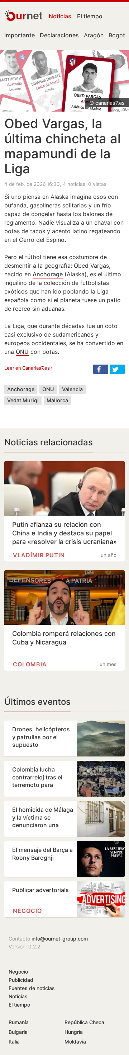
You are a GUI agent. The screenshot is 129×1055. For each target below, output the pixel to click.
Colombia (30, 664)
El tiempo (89, 16)
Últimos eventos (37, 702)
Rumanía (19, 1022)
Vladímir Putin (39, 555)
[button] (100, 369)
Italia (14, 1041)
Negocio (27, 910)
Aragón (94, 35)
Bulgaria (18, 1032)
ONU (22, 351)
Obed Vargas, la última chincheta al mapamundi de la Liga (62, 146)
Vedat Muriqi (23, 400)
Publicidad (21, 980)
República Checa (84, 1022)
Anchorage (48, 274)
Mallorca (57, 400)
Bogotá (118, 35)
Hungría (73, 1032)
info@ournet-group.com (60, 939)
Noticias (60, 16)
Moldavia (75, 1041)
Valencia (72, 389)
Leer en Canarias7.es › (28, 368)
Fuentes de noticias (32, 988)
